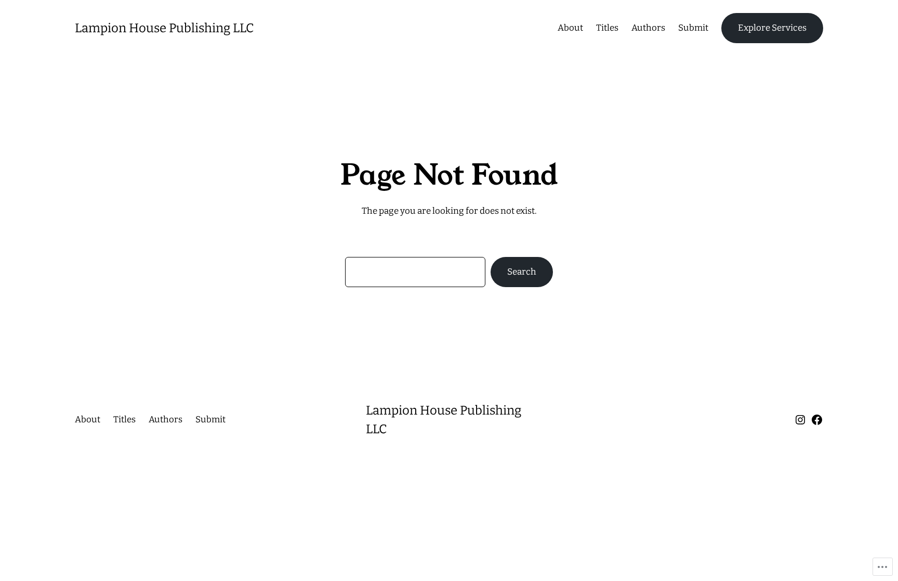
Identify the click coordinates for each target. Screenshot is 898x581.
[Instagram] (800, 420)
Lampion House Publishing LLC (164, 28)
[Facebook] (817, 420)
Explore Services (772, 27)
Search (521, 271)
